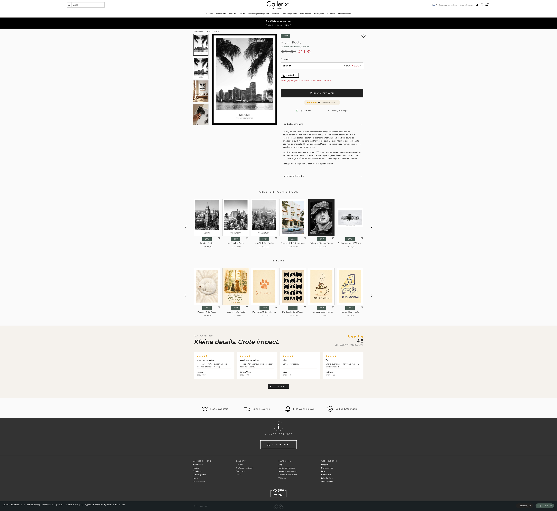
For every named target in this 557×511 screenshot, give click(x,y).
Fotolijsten (319, 13)
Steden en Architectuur (290, 47)
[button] (69, 5)
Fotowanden (305, 13)
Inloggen (324, 464)
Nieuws (232, 13)
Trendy (242, 13)
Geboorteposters (289, 13)
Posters (209, 13)
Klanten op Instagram (286, 468)
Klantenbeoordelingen (244, 468)
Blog (280, 464)
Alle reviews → (278, 386)
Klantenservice (344, 13)
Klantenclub (326, 475)
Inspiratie (331, 13)
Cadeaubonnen (280, 444)
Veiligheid (282, 478)
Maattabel (291, 75)
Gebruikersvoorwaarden (287, 475)
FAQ (323, 471)
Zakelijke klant (326, 478)
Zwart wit (305, 47)
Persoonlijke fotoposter (258, 13)
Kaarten (275, 13)
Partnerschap (241, 471)
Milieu (238, 475)
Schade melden (327, 481)
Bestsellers (221, 13)
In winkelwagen (323, 93)
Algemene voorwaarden (287, 471)
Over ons (239, 464)
